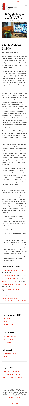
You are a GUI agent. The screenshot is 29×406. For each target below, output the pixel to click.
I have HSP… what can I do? (12, 371)
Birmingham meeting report (11, 289)
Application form (9, 339)
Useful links (7, 360)
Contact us (14, 403)
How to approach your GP (11, 374)
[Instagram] (18, 1)
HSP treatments (8, 324)
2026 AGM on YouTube (9, 275)
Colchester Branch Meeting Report (14, 284)
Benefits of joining (9, 336)
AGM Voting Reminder (9, 278)
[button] (26, 5)
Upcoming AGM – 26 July (10, 281)
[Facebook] (11, 1)
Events (5, 356)
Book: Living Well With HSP (11, 308)
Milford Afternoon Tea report (12, 294)
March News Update (8, 305)
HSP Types (6, 321)
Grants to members (9, 353)
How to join (7, 342)
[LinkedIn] (14, 1)
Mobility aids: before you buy (13, 377)
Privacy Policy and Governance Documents (14, 401)
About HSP (6, 318)
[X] (13, 1)
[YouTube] (16, 1)
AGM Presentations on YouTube (12, 270)
